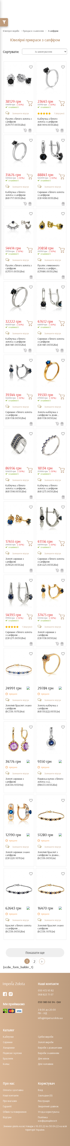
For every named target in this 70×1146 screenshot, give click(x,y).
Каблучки (8, 1036)
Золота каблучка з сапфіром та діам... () (48, 415)
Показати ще (35, 952)
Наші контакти (10, 1095)
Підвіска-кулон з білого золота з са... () (50, 781)
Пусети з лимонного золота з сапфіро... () (48, 268)
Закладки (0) (45, 1095)
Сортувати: (11, 51)
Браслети (8, 1058)
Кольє (6, 1064)
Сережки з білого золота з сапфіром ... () (18, 415)
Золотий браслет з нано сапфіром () (18, 708)
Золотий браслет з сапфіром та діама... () (49, 855)
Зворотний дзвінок (48, 1106)
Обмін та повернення (14, 1112)
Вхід (40, 1090)
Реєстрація (44, 1101)
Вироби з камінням (48, 1053)
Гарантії (7, 1106)
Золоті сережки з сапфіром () (14, 561)
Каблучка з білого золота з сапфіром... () (16, 488)
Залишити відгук (20, 113)
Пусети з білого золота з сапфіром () (18, 121)
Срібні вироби (45, 1036)
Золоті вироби (45, 1042)
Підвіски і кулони (12, 1053)
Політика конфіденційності (47, 1118)
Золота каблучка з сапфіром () (49, 708)
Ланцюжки (9, 1047)
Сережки (7, 1042)
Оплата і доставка (13, 1090)
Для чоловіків (45, 1064)
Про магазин (10, 1101)
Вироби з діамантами (50, 1047)
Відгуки (7, 1117)
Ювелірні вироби (11, 30)
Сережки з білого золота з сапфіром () (51, 195)
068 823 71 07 (45, 994)
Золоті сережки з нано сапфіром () (17, 855)
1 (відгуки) (59, 113)
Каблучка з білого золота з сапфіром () (48, 121)
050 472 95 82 (46, 990)
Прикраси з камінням (33, 30)
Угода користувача (48, 1112)
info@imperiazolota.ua (50, 1018)
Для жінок (43, 1058)
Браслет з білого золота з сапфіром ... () (18, 928)
